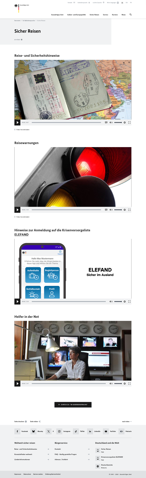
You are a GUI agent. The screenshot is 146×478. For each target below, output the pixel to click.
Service (105, 15)
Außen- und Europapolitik (76, 15)
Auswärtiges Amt (57, 15)
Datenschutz (27, 474)
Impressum (17, 474)
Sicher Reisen (94, 15)
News (124, 15)
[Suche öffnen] (131, 14)
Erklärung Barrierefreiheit (52, 474)
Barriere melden (38, 474)
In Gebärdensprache (29, 20)
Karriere (115, 15)
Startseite (17, 20)
